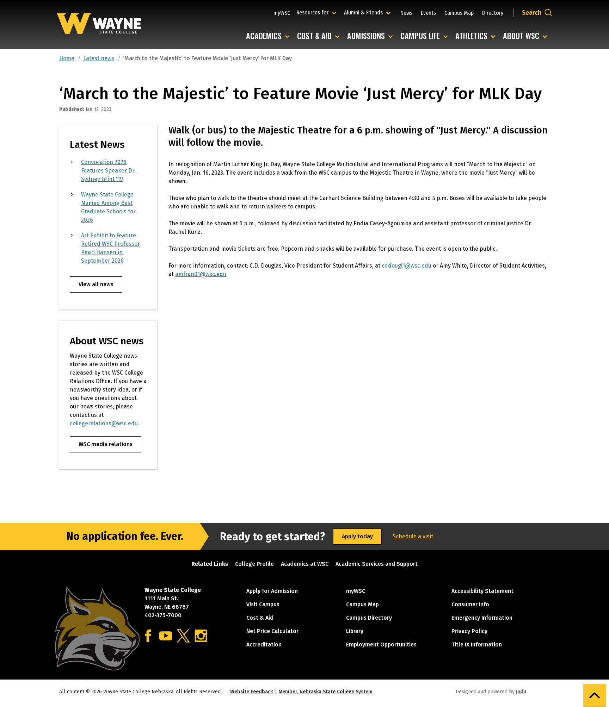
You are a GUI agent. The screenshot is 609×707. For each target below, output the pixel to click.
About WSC (526, 36)
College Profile (254, 564)
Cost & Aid (320, 36)
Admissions (371, 36)
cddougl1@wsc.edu (406, 265)
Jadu (521, 692)
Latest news (98, 58)
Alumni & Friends (365, 12)
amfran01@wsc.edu (200, 274)
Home (66, 58)
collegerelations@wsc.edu (104, 423)
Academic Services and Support (377, 564)
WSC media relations (106, 444)
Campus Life (425, 36)
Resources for (317, 12)
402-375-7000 (163, 615)
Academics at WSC (304, 564)
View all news (96, 284)
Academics (269, 36)
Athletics (477, 36)
